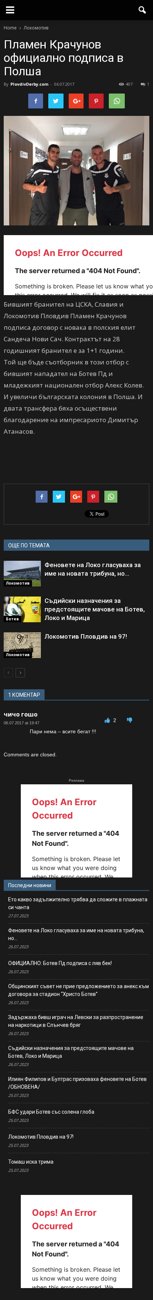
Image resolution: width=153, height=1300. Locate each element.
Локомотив (18, 583)
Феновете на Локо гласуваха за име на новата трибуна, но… (76, 934)
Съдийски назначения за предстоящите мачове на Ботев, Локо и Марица (95, 609)
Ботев (12, 618)
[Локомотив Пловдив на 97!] (22, 645)
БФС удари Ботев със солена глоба (51, 1112)
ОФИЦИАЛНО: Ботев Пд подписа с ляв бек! (60, 963)
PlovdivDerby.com (29, 84)
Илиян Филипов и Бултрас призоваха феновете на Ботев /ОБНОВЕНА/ (77, 1083)
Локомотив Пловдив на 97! (86, 636)
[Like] (108, 720)
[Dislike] (129, 720)
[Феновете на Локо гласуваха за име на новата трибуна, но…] (22, 573)
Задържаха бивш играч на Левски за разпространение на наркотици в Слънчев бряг (75, 1021)
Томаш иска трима (30, 1162)
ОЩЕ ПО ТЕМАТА (29, 545)
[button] (142, 10)
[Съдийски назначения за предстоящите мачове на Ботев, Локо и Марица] (22, 609)
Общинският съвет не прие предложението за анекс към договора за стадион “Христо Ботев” (78, 990)
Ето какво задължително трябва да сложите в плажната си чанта (77, 903)
